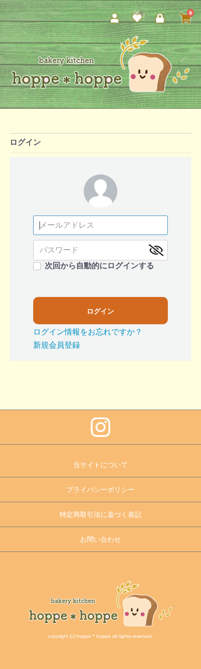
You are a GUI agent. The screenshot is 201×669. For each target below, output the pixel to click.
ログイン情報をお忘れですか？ (87, 332)
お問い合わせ (100, 539)
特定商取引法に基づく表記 (100, 514)
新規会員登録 (56, 345)
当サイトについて (100, 465)
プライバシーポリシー (100, 489)
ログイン (100, 311)
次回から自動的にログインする (99, 265)
